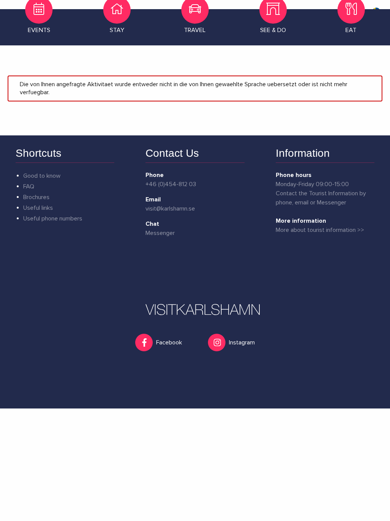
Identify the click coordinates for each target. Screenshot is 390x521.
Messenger (160, 233)
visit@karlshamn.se (170, 208)
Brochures (36, 197)
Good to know (42, 176)
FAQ (28, 186)
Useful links (38, 208)
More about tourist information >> (320, 230)
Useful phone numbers (52, 218)
